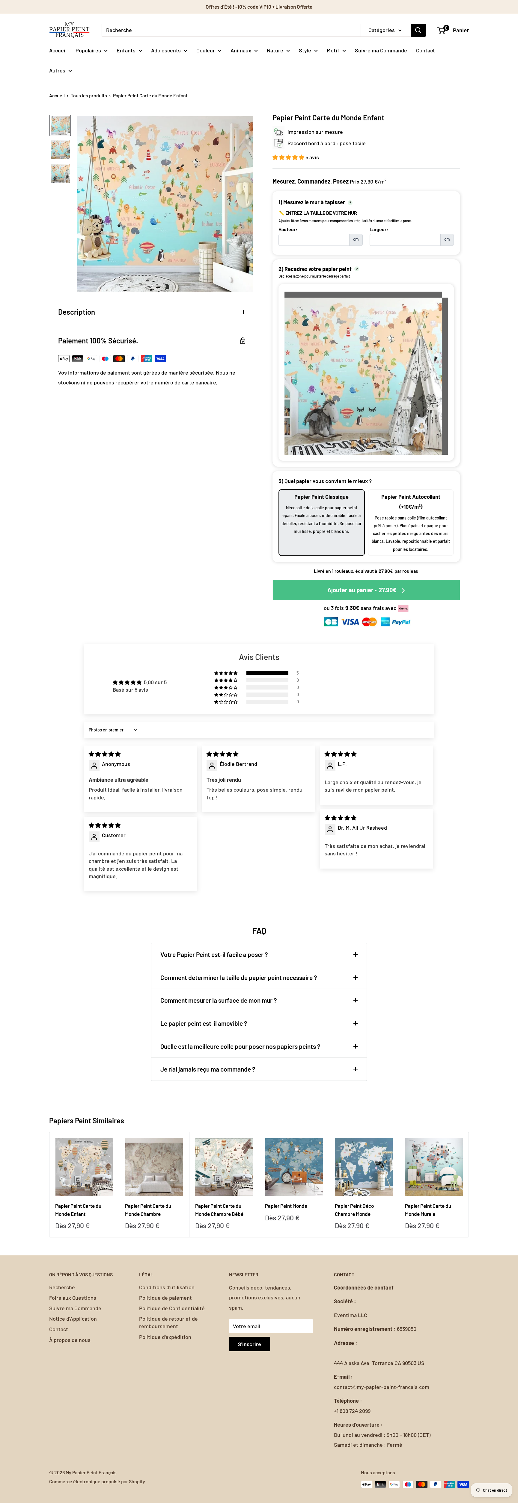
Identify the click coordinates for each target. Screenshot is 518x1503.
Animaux (241, 50)
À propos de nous (70, 1340)
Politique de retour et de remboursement (168, 1322)
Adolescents (166, 50)
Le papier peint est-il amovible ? (203, 1023)
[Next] (469, 1184)
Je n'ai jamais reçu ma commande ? (207, 1069)
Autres (57, 70)
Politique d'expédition (165, 1337)
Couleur (205, 50)
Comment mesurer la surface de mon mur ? (218, 1000)
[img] (105, 754)
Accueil (58, 50)
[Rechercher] (418, 30)
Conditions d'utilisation (167, 1287)
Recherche (62, 1287)
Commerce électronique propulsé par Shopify (97, 1481)
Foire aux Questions (72, 1297)
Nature (275, 50)
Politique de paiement (165, 1297)
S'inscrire (249, 1344)
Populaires (88, 50)
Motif (333, 50)
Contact (425, 50)
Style (305, 50)
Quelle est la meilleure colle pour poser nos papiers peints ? (240, 1046)
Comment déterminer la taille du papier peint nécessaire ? (238, 977)
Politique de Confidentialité (172, 1308)
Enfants (126, 50)
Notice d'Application (73, 1318)
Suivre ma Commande (381, 50)
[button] (288, 157)
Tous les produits (89, 95)
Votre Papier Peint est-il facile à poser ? (214, 954)
